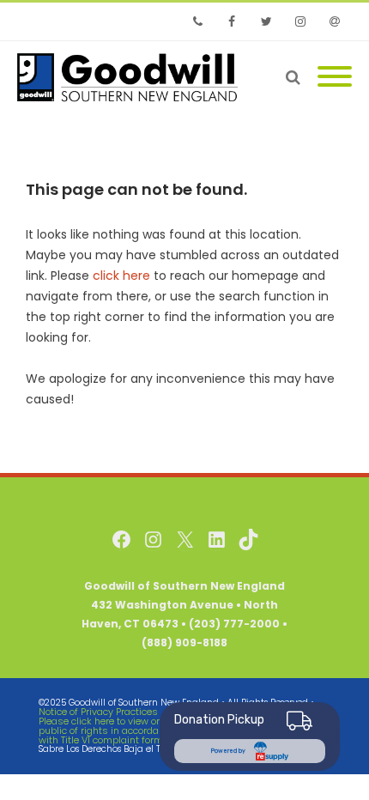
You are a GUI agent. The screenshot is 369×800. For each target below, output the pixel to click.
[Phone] (197, 21)
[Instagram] (300, 21)
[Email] (335, 21)
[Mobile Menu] (335, 77)
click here (121, 275)
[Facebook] (232, 21)
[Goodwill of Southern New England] (131, 77)
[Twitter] (266, 21)
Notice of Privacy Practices (98, 711)
